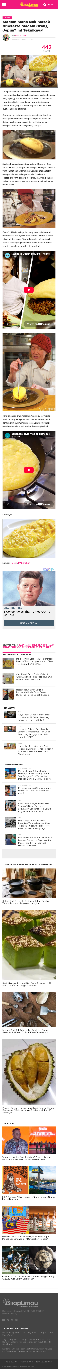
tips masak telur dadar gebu (35, 647)
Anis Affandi (20, 35)
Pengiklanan (11, 1362)
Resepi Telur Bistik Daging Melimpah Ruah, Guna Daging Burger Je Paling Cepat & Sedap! (32, 692)
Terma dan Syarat (44, 1362)
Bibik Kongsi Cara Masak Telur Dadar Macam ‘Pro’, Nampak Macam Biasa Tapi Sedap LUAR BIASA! (34, 661)
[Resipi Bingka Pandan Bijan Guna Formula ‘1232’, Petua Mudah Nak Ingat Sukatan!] (29, 979)
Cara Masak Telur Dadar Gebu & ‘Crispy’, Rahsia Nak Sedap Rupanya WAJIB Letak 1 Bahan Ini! (34, 677)
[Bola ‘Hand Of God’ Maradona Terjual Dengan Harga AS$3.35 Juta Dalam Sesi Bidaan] (29, 1273)
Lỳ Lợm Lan (24, 562)
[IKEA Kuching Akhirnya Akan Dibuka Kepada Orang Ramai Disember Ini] (29, 1193)
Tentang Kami (27, 1362)
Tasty (14, 562)
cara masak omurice (29, 645)
